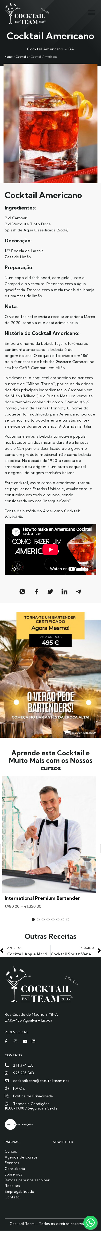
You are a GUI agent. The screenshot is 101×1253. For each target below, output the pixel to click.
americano (36, 349)
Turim (40, 408)
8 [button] (67, 919)
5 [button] (52, 919)
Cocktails (22, 56)
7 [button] (62, 919)
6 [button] (57, 919)
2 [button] (38, 919)
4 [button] (48, 919)
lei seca (82, 442)
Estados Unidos (26, 442)
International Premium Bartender (42, 898)
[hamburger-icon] (91, 13)
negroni (15, 472)
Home (9, 56)
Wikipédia (14, 517)
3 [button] (43, 919)
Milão (15, 396)
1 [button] (33, 919)
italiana (25, 355)
